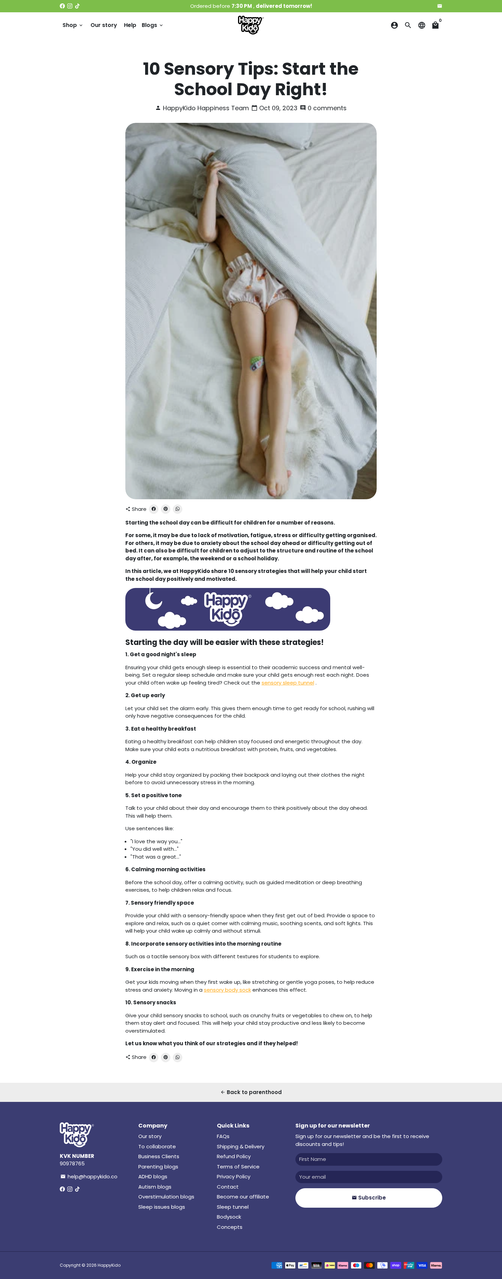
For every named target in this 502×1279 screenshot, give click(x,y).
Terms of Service (238, 1166)
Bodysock (229, 1216)
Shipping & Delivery (240, 1146)
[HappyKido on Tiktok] (77, 6)
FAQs (223, 1136)
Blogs (153, 25)
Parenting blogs (158, 1166)
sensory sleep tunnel (288, 682)
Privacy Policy (233, 1176)
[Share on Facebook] (153, 509)
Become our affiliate (243, 1196)
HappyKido (109, 1265)
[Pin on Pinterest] (165, 509)
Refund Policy (234, 1156)
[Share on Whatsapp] (177, 509)
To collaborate (157, 1146)
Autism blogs (154, 1186)
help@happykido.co (88, 1176)
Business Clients (158, 1156)
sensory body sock (227, 989)
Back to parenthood (251, 1092)
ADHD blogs (152, 1176)
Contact (228, 1186)
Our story (103, 25)
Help (130, 25)
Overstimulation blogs (166, 1196)
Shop (73, 25)
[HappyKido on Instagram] (69, 6)
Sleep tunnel (233, 1206)
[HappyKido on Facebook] (62, 6)
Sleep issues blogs (161, 1206)
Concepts (229, 1227)
